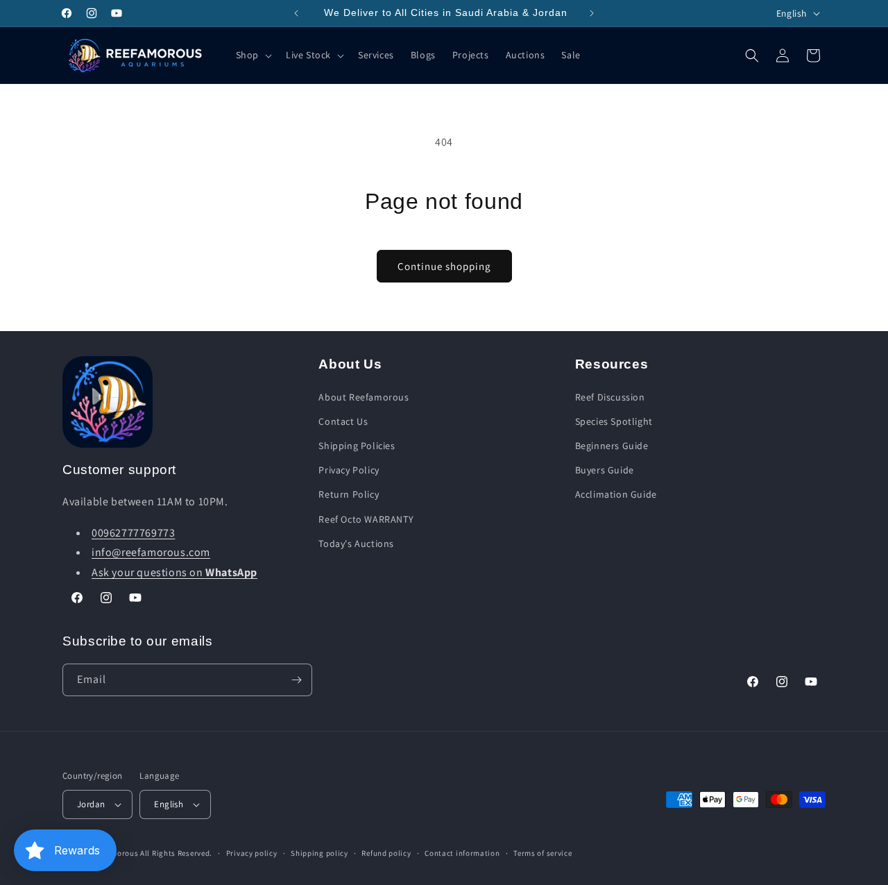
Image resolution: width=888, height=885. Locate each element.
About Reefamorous (363, 397)
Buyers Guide (604, 470)
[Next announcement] (592, 13)
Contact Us (343, 421)
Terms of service (542, 853)
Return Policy (348, 494)
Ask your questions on (174, 572)
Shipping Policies (356, 445)
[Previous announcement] (296, 13)
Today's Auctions (356, 543)
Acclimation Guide (616, 494)
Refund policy (386, 853)
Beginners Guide (612, 445)
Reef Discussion (610, 397)
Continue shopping (444, 266)
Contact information (462, 853)
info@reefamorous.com (151, 552)
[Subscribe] (296, 680)
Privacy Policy (348, 470)
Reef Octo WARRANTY (365, 519)
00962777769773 (133, 532)
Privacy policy (252, 853)
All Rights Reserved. (176, 853)
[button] (253, 54)
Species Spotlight (614, 421)
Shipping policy (319, 853)
